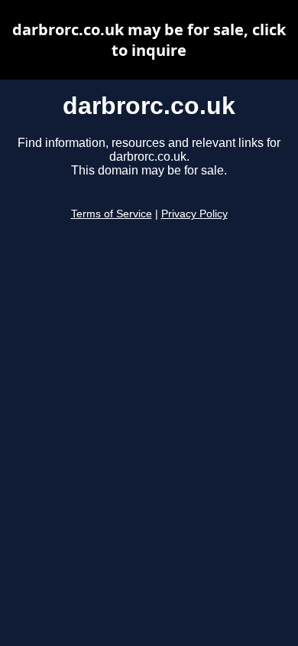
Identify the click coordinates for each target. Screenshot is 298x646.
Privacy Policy (194, 214)
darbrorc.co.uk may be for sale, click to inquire (149, 39)
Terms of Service (111, 214)
